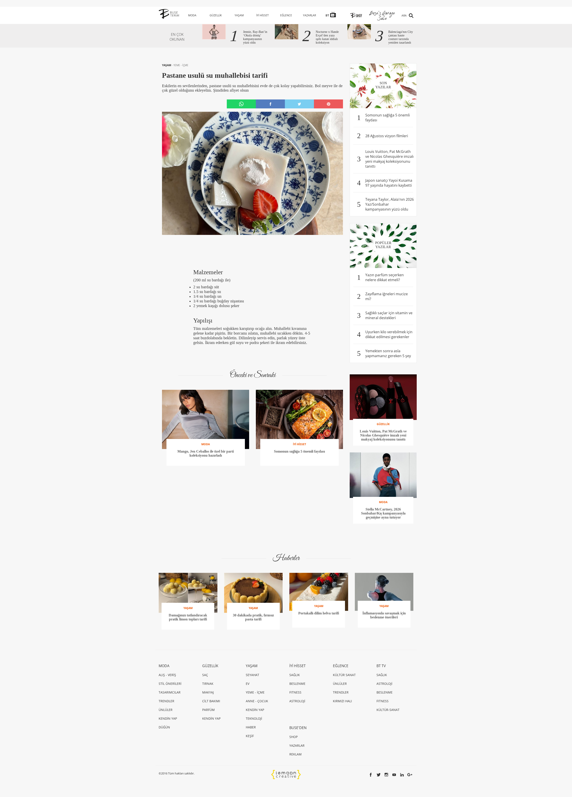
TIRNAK (207, 683)
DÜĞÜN (164, 727)
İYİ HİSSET (262, 15)
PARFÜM (208, 710)
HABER (251, 727)
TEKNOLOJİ (254, 718)
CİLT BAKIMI (211, 701)
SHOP (293, 737)
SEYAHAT (252, 675)
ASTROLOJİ (297, 701)
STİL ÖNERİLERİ (170, 683)
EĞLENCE (286, 15)
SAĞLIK (294, 675)
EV (247, 683)
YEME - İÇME (180, 65)
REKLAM (295, 754)
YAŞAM (239, 15)
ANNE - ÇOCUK (257, 701)
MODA (192, 15)
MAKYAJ (208, 692)
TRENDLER (166, 701)
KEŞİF (250, 736)
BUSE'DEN (298, 727)
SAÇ (205, 675)
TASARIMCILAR (170, 692)
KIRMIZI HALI (342, 701)
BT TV (381, 665)
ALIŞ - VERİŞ (167, 675)
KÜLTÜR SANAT (344, 675)
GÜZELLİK (216, 15)
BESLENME (297, 683)
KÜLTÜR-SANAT (388, 710)
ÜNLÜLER (165, 710)
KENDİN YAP (168, 718)
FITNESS (295, 692)
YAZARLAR (309, 15)
